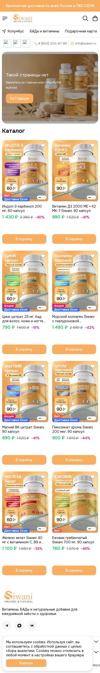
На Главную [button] (19, 98)
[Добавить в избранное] (43, 145)
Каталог (13, 130)
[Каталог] (5, 18)
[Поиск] (85, 18)
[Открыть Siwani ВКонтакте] (7, 43)
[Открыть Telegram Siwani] (17, 43)
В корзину (24, 239)
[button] (25, 170)
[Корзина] (95, 18)
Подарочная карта (81, 31)
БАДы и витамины (44, 31)
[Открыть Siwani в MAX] (26, 43)
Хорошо (26, 663)
